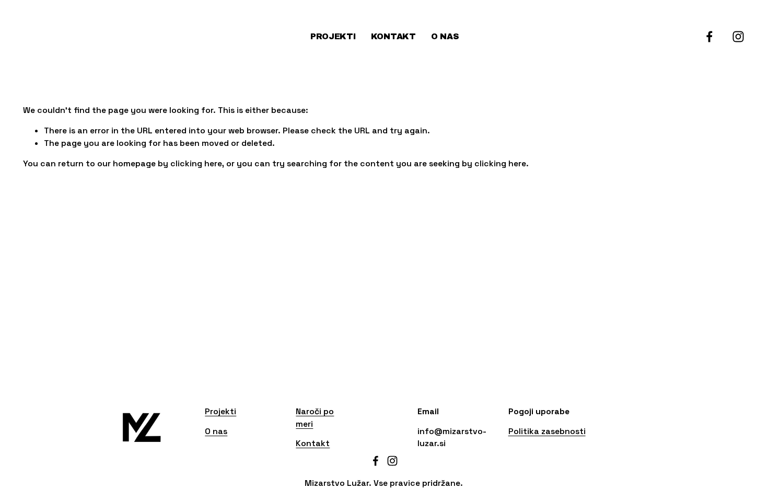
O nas (445, 36)
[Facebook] (709, 36)
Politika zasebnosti (547, 431)
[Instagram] (738, 36)
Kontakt (393, 36)
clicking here (196, 163)
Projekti (332, 36)
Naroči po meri (315, 417)
